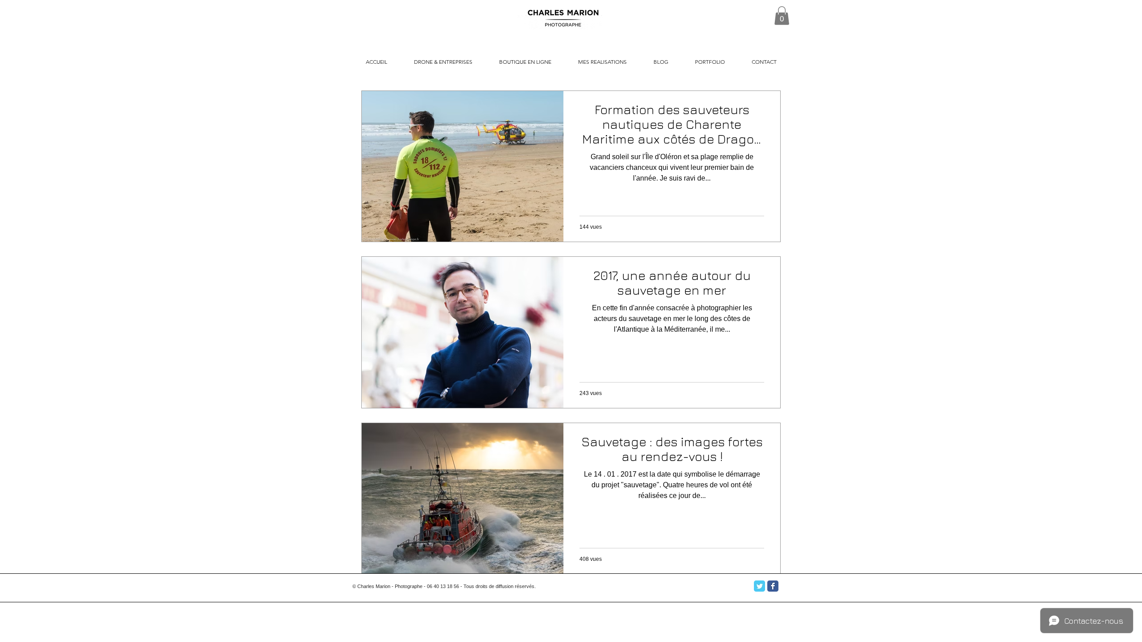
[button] (782, 15)
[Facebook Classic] (772, 586)
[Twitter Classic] (759, 586)
